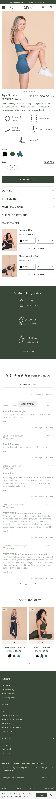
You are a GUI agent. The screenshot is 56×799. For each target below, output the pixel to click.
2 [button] (24, 91)
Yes (41, 795)
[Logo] (28, 7)
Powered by (42, 394)
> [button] (35, 583)
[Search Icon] (11, 7)
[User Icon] (43, 7)
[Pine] (14, 656)
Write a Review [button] (29, 384)
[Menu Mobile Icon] (3, 7)
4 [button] (29, 91)
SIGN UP (46, 777)
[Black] (10, 656)
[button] (47, 427)
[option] (28, 50)
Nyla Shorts (7, 421)
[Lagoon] (18, 656)
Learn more (27, 352)
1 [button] (21, 91)
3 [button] (26, 91)
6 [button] (34, 91)
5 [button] (31, 91)
